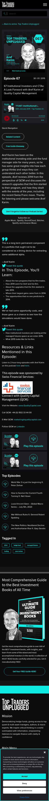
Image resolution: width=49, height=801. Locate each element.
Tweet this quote (14, 265)
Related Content (13, 136)
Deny (24, 783)
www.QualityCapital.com (29, 405)
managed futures (32, 545)
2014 (5, 545)
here (18, 365)
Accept (25, 776)
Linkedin (21, 426)
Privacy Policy (24, 797)
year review (19, 551)
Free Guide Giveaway (15, 146)
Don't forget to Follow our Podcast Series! (24, 211)
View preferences (24, 790)
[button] (44, 752)
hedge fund (17, 545)
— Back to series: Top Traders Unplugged (20, 24)
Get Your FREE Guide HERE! (24, 671)
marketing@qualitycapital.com (27, 419)
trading (6, 551)
